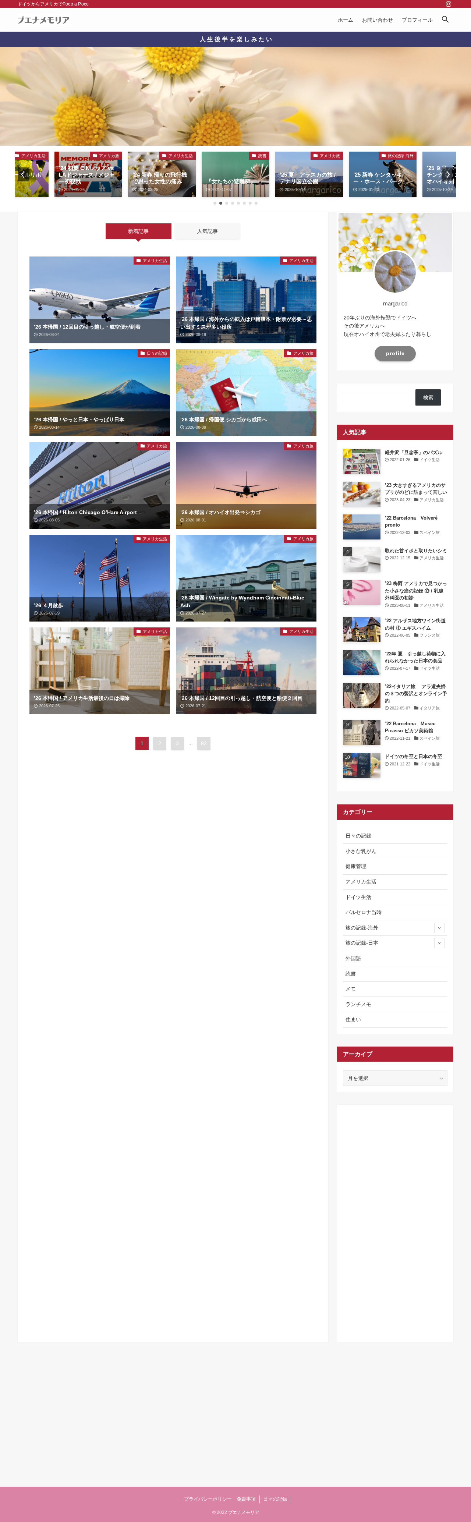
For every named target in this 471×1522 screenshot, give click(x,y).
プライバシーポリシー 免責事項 (220, 1499)
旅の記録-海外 (362, 928)
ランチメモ (358, 1004)
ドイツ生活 (358, 897)
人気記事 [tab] (207, 231)
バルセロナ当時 (364, 912)
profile (395, 353)
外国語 (353, 958)
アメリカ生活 (361, 882)
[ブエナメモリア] (44, 20)
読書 (351, 974)
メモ (351, 989)
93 (204, 743)
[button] (445, 20)
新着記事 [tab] (138, 231)
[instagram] (448, 4)
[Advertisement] (172, 821)
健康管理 (356, 866)
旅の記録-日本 (362, 943)
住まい (353, 1019)
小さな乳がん (361, 851)
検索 (428, 397)
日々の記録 (358, 836)
